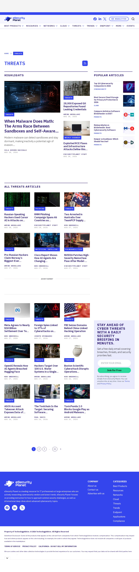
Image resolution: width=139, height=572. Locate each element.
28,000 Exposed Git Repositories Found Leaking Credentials (75, 106)
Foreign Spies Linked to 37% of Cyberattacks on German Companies (46, 328)
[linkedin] (100, 19)
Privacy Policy (106, 384)
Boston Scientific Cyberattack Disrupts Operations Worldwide (76, 368)
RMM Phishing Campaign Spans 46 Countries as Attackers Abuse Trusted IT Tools (45, 217)
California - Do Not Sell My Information (58, 546)
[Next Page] (61, 449)
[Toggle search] (133, 19)
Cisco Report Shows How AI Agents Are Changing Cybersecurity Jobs (45, 258)
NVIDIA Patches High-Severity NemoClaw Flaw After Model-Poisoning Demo (76, 258)
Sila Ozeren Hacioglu (15, 150)
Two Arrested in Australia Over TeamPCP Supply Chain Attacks (73, 217)
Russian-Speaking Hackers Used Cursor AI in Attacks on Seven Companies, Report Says (16, 217)
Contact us (93, 490)
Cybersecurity (100, 89)
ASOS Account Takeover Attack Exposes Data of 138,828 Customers (15, 409)
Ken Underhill (71, 225)
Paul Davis (39, 417)
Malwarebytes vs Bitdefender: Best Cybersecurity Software (105, 127)
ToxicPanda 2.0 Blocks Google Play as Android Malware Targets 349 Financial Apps (76, 409)
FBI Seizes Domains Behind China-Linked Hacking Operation (75, 328)
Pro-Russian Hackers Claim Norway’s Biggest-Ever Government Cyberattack (16, 257)
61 (55, 449)
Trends (91, 26)
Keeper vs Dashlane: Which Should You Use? (106, 140)
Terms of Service (12, 546)
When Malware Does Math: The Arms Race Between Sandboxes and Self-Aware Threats (29, 126)
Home (6, 53)
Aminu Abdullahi (72, 114)
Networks (118, 494)
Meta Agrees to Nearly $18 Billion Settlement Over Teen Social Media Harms (17, 328)
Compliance (119, 521)
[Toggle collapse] (7, 558)
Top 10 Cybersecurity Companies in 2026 (103, 84)
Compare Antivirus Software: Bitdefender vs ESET (107, 112)
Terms (127, 381)
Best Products (120, 486)
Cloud (63, 26)
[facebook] (95, 19)
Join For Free (114, 370)
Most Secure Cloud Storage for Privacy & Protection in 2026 (106, 99)
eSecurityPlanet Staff (75, 154)
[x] (104, 19)
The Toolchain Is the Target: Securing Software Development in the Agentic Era (46, 409)
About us (92, 486)
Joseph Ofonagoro (43, 336)
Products (98, 117)
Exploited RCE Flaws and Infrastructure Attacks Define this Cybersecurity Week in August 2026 (76, 146)
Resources (118, 490)
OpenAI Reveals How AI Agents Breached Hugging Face (16, 368)
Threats (76, 26)
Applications (119, 516)
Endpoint (105, 26)
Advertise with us (96, 493)
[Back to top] (133, 563)
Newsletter (120, 19)
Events (131, 26)
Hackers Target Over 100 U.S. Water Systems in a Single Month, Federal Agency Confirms (46, 368)
